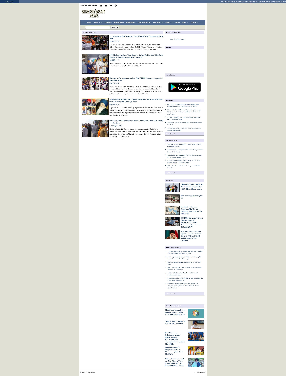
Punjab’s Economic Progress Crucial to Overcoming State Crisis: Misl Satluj (174, 350)
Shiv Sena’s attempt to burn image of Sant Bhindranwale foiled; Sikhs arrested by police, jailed (136, 121)
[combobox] (97, 27)
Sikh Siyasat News (177, 39)
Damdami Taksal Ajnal (89, 32)
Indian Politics (130, 22)
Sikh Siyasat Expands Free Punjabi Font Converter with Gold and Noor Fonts (175, 312)
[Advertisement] (164, 13)
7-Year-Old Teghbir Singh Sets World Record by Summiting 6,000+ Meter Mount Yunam (192, 186)
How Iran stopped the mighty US (192, 196)
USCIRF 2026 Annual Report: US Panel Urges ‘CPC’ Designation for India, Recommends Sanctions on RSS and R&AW (192, 222)
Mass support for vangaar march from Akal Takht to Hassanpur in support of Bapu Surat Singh (135, 79)
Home (89, 22)
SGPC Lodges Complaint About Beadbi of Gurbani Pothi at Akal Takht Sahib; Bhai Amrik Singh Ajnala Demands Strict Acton (136, 56)
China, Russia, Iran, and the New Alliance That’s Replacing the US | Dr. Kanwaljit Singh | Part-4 (174, 362)
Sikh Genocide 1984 (144, 22)
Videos (177, 22)
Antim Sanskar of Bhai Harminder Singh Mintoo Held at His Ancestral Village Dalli (136, 37)
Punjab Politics (119, 22)
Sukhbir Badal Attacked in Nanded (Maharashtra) (175, 322)
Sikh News (108, 22)
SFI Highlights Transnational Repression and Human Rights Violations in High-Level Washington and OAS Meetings (248, 1)
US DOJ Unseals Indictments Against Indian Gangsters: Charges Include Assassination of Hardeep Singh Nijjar (174, 338)
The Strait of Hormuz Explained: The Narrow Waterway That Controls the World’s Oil (191, 210)
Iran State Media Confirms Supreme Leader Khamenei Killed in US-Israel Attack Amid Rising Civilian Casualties (191, 236)
